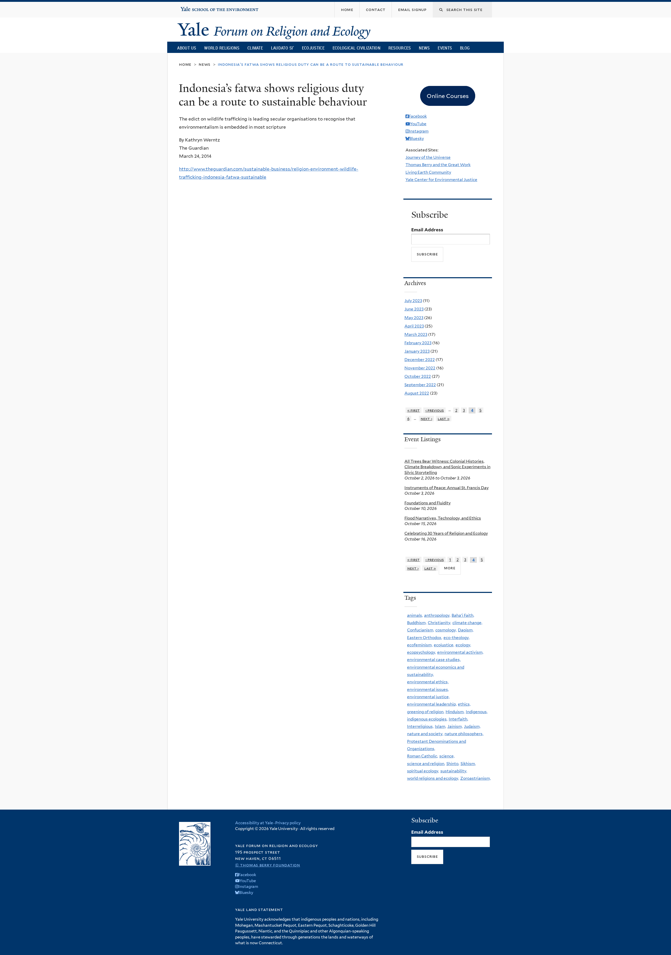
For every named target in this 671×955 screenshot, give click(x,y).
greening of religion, (425, 711)
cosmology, (446, 629)
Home (185, 64)
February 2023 (417, 342)
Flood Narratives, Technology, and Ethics (442, 518)
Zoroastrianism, (475, 778)
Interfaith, (458, 719)
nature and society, (425, 733)
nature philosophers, (464, 733)
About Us (186, 48)
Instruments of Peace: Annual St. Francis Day (446, 487)
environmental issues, (428, 689)
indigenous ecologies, (427, 719)
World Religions (221, 48)
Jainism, (455, 726)
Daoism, (465, 629)
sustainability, (453, 770)
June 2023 (414, 309)
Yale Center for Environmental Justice (441, 179)
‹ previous (434, 410)
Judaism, (472, 726)
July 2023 (413, 300)
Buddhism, (416, 622)
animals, (415, 615)
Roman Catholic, (422, 756)
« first (413, 410)
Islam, (440, 726)
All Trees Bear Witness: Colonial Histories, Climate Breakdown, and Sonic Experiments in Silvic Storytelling (447, 467)
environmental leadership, (432, 704)
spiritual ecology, (423, 770)
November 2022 (419, 367)
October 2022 (417, 376)
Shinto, (452, 763)
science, (446, 756)
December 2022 (419, 359)
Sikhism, (468, 763)
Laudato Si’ (282, 48)
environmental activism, (460, 652)
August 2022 (416, 393)
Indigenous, (477, 711)
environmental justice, (428, 696)
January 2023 (417, 351)
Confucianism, (420, 629)
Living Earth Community (428, 172)
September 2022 (420, 384)
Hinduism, (455, 711)
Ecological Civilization (357, 48)
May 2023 (413, 317)
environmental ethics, (427, 681)
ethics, (464, 704)
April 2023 (414, 326)
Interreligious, (420, 726)
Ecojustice (313, 48)
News (424, 48)
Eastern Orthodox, (424, 637)
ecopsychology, (421, 652)
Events (445, 48)
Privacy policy (288, 823)
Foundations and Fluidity (427, 502)
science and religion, (426, 763)
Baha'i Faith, (463, 615)
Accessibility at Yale (254, 823)
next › (426, 418)
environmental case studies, (434, 659)
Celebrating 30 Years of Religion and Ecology (446, 533)
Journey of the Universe (428, 157)
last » (444, 418)
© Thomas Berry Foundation (267, 865)
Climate (255, 48)
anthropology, (437, 615)
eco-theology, (456, 637)
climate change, (467, 622)
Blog (465, 48)
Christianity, (439, 622)
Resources (399, 48)
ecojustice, (444, 644)
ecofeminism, (419, 644)
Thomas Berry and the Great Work (437, 164)
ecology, (463, 644)
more (450, 567)
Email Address (427, 229)
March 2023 (415, 334)
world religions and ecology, (433, 778)
